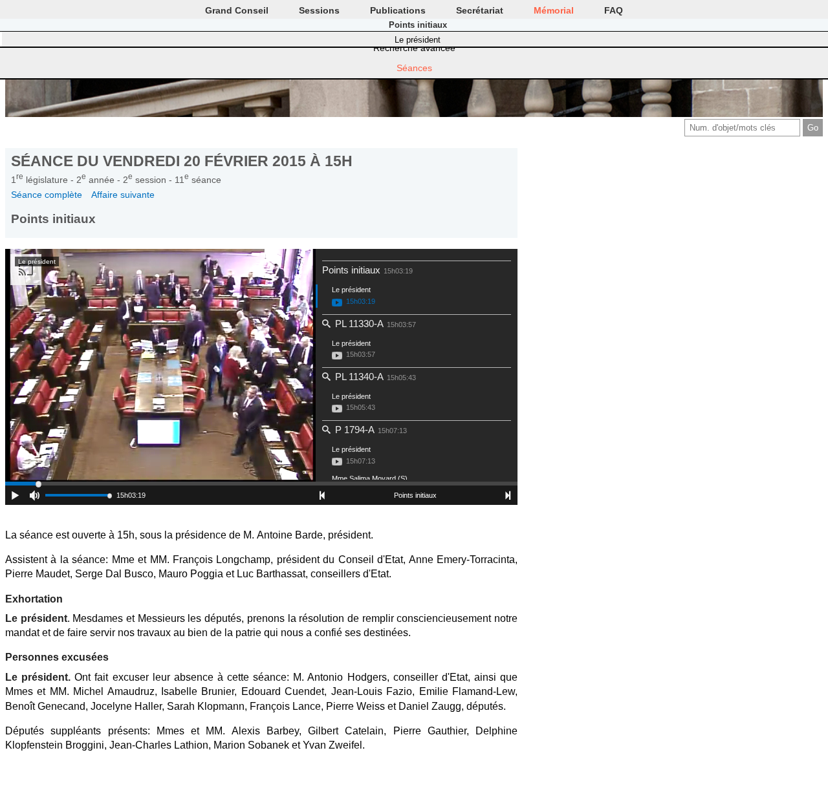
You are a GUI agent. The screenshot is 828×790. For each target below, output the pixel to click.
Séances (414, 68)
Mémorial (554, 10)
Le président (418, 40)
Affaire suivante (123, 194)
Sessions (319, 10)
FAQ (613, 10)
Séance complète (46, 194)
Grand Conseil (236, 10)
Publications (398, 10)
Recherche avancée (414, 48)
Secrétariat (479, 10)
